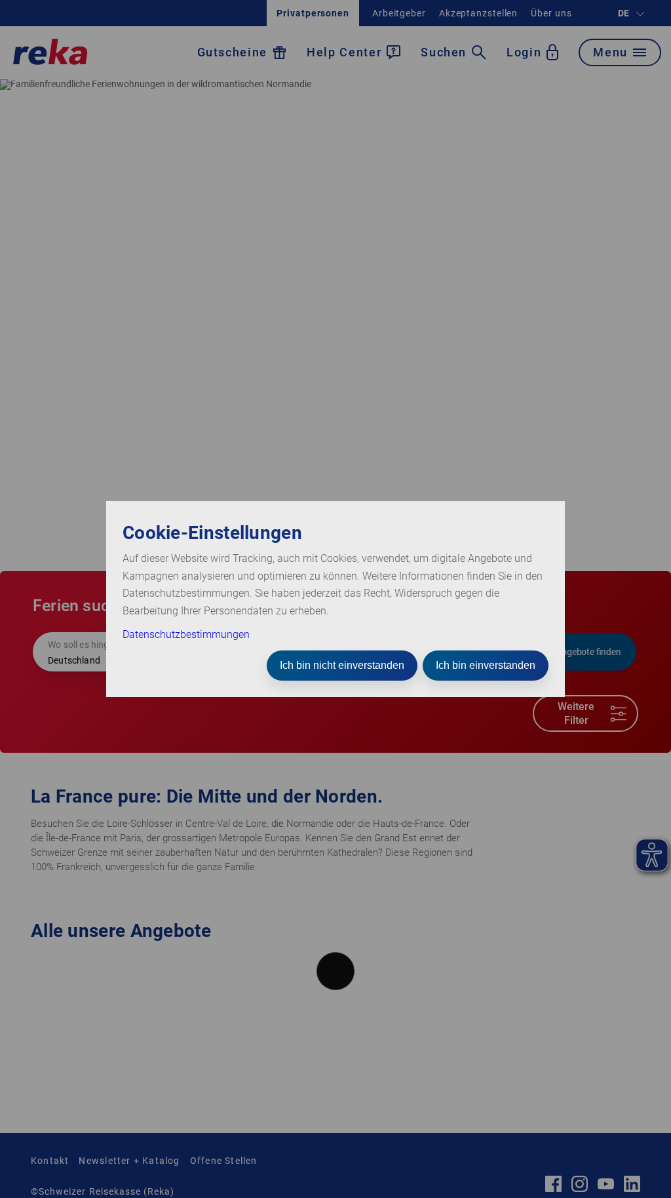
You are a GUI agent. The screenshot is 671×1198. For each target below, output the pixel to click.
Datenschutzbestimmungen (186, 634)
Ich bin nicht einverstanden (342, 665)
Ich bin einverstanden (485, 665)
